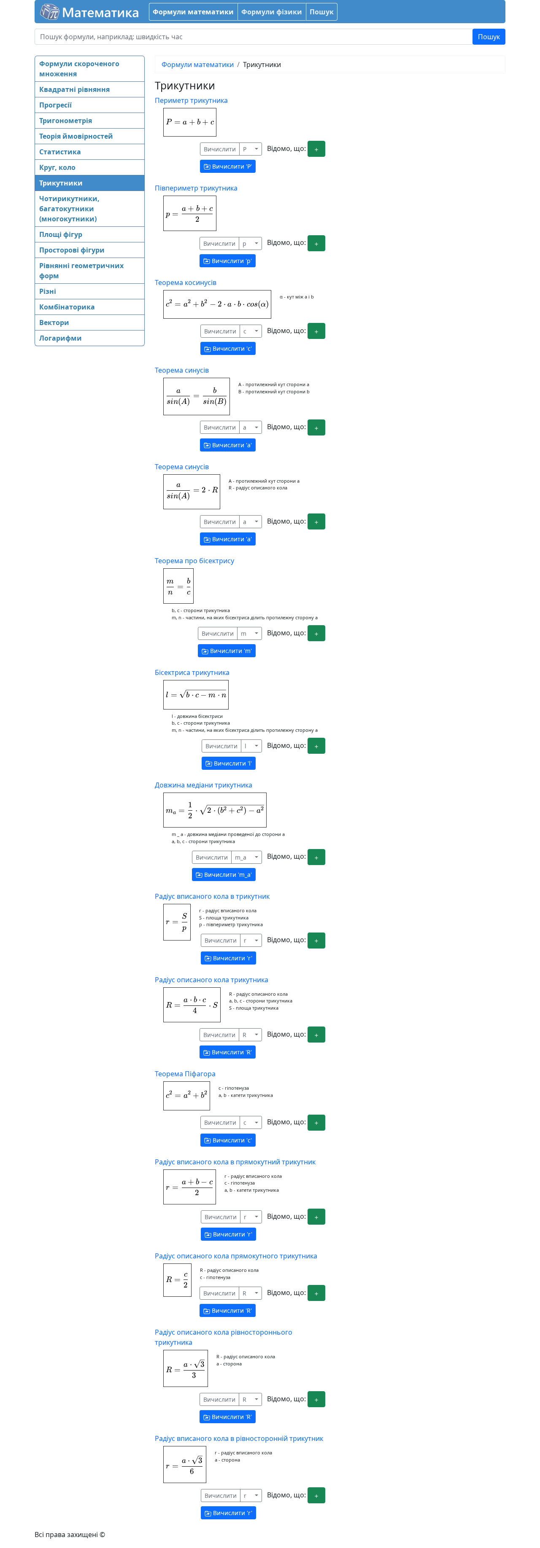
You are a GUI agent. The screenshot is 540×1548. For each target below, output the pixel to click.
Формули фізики (271, 11)
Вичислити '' (231, 166)
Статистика (60, 151)
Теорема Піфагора (185, 1073)
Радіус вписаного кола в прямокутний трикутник (235, 1161)
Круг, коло (57, 167)
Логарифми (60, 338)
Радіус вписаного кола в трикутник (212, 896)
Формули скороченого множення (79, 68)
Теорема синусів (182, 370)
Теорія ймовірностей (76, 136)
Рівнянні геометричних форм (81, 270)
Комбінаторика (67, 307)
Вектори (54, 322)
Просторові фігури (72, 250)
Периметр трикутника (191, 100)
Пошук (322, 11)
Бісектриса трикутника (192, 672)
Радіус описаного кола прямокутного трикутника (236, 1255)
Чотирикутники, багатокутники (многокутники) (69, 208)
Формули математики (193, 11)
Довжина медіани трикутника (203, 785)
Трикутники (61, 183)
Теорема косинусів (185, 282)
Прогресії (55, 105)
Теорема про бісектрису (194, 560)
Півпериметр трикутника (196, 188)
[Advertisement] (68, 482)
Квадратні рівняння (74, 89)
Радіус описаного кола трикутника (211, 979)
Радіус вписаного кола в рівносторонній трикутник (239, 1438)
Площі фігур (60, 234)
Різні (47, 291)
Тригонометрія (65, 120)
